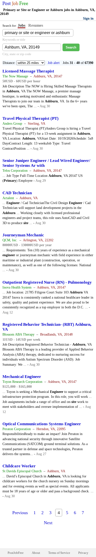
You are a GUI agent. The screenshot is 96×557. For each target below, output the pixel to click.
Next (48, 522)
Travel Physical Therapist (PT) (30, 118)
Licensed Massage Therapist (28, 71)
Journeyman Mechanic (23, 235)
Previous (20, 512)
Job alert (54, 63)
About (36, 553)
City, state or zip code (16, 54)
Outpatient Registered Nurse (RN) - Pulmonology (47, 282)
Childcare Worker (19, 466)
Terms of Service (59, 553)
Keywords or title (13, 39)
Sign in (88, 18)
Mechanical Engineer (21, 376)
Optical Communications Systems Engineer (41, 424)
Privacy (83, 553)
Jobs (21, 25)
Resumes (35, 25)
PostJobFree (16, 553)
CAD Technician (17, 193)
